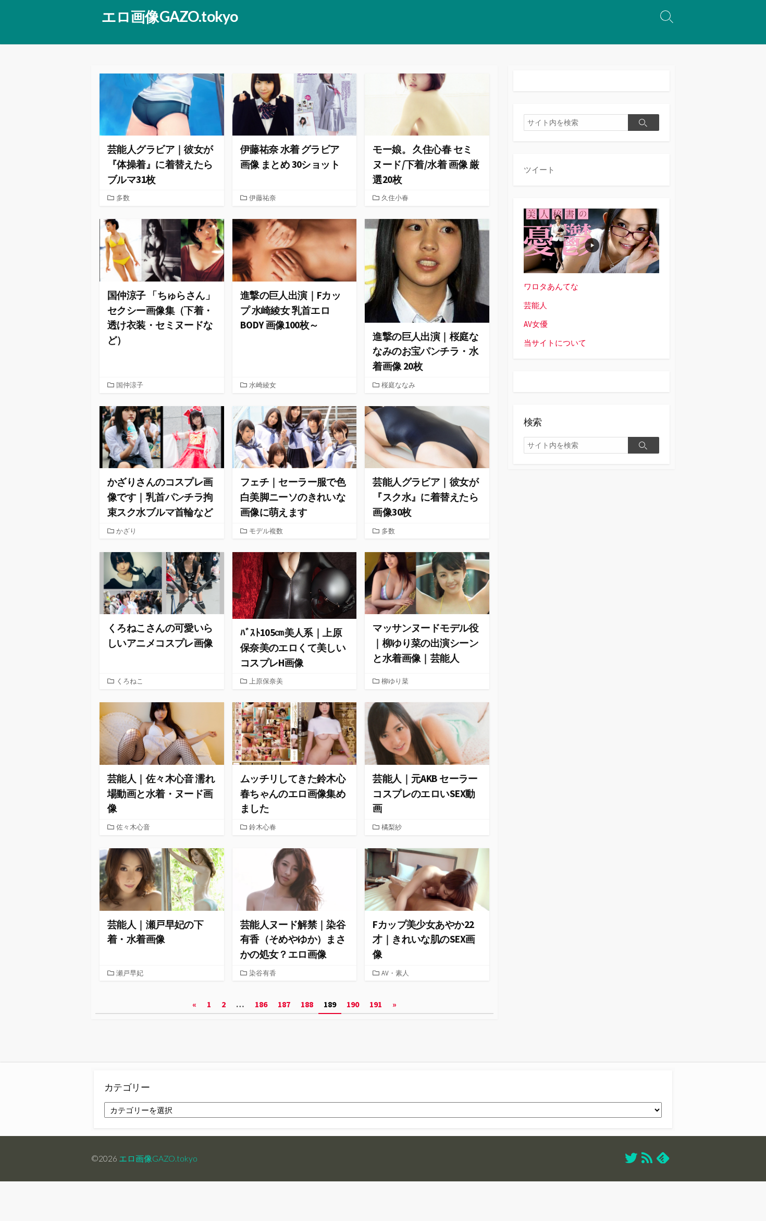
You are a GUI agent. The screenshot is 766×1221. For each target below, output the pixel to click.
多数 (123, 197)
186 (261, 1004)
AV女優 (536, 324)
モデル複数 (266, 531)
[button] (162, 105)
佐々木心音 (133, 827)
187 (284, 1004)
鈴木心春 (262, 827)
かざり (126, 531)
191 (375, 1004)
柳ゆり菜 (395, 681)
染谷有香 (262, 973)
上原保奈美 (266, 681)
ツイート (539, 170)
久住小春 (395, 197)
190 (353, 1004)
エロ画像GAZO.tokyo (158, 1158)
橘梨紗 (391, 827)
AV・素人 (395, 973)
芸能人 (535, 305)
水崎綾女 (262, 385)
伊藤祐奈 (262, 197)
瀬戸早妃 (129, 973)
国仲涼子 (129, 385)
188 (307, 1004)
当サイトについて (555, 343)
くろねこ (129, 681)
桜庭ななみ (398, 385)
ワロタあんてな (551, 286)
